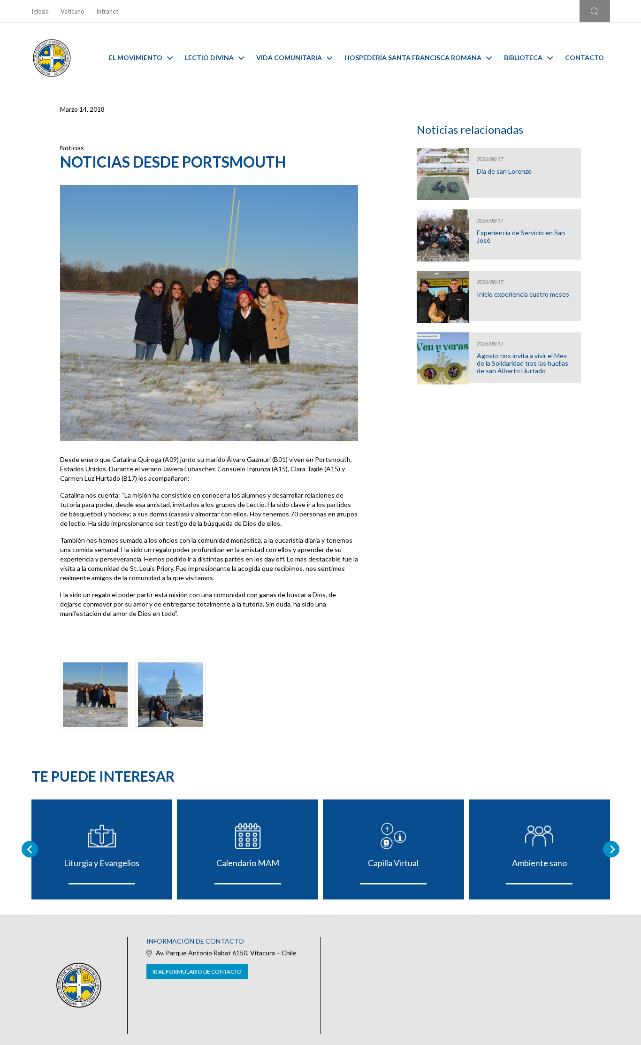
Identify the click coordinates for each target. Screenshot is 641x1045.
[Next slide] (611, 849)
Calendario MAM (247, 863)
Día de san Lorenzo (504, 171)
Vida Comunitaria (289, 57)
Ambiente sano (539, 863)
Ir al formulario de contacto (197, 971)
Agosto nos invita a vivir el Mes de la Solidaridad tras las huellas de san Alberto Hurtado (522, 363)
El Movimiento (135, 57)
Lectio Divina (209, 57)
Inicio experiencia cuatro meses (523, 294)
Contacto (584, 57)
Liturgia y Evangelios (101, 863)
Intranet (107, 11)
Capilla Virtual (393, 863)
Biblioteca (523, 57)
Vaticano (72, 11)
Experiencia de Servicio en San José (521, 236)
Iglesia (40, 11)
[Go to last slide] (30, 849)
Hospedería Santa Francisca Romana (412, 57)
